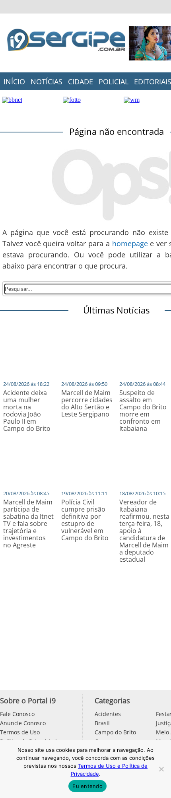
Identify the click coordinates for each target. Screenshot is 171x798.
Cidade (80, 81)
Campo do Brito (115, 732)
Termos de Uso (20, 732)
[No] (161, 769)
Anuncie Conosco (23, 723)
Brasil (102, 723)
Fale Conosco (17, 714)
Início (14, 81)
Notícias (46, 81)
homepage (130, 243)
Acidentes (108, 714)
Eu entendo (87, 786)
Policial (113, 81)
